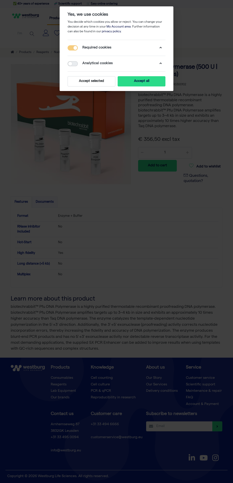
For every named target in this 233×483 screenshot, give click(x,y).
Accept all (141, 81)
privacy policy (111, 31)
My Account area (118, 26)
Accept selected (91, 81)
